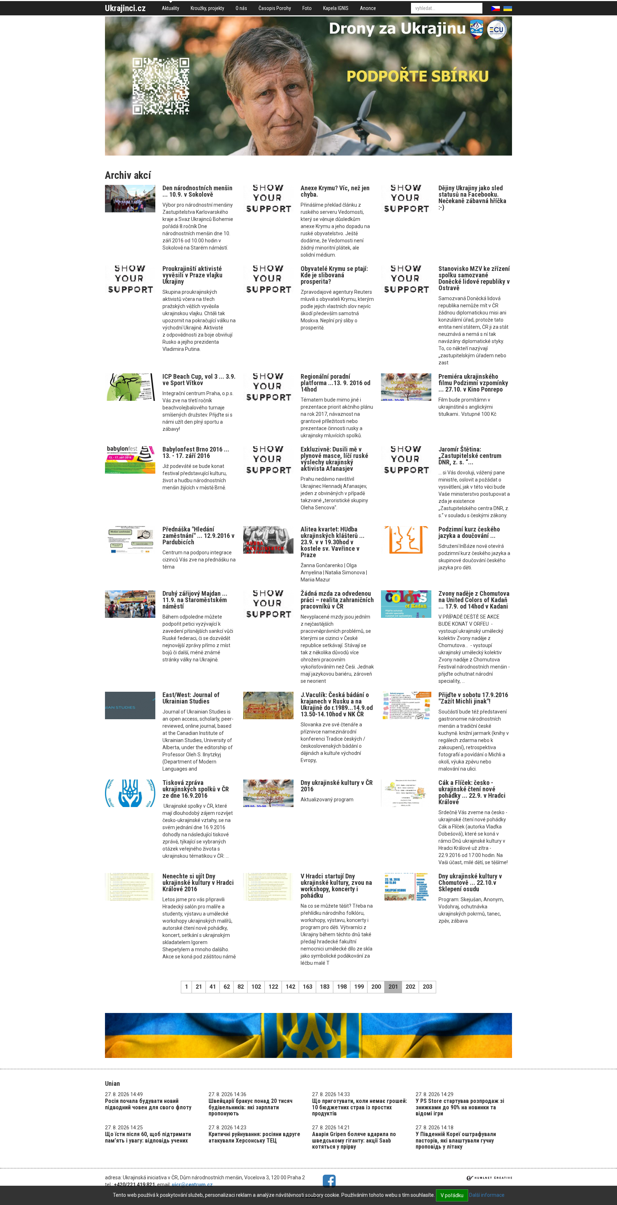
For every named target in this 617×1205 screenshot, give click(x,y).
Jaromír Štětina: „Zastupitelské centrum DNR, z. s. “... (469, 455)
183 (325, 986)
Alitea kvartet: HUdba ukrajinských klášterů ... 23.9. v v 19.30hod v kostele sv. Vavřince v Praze (333, 542)
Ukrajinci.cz (125, 8)
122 (273, 986)
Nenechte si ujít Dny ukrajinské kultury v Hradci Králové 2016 (198, 882)
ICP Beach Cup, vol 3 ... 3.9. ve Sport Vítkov (199, 380)
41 (213, 986)
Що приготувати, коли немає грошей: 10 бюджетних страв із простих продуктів (359, 1107)
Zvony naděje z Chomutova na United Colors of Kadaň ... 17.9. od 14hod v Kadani (474, 600)
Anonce (368, 8)
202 (410, 986)
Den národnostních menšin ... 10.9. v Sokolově (197, 191)
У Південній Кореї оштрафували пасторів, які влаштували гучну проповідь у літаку (456, 1140)
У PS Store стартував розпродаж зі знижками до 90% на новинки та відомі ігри (460, 1107)
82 (240, 986)
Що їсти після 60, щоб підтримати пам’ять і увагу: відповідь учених (148, 1137)
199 (359, 986)
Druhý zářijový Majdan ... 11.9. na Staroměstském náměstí (194, 600)
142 (290, 986)
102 (256, 986)
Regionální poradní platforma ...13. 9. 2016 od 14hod (335, 383)
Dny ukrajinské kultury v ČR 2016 (337, 786)
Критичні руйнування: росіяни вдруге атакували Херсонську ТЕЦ (254, 1137)
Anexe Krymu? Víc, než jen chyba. (335, 191)
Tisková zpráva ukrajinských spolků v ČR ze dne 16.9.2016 (195, 789)
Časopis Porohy (275, 8)
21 (199, 986)
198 (342, 986)
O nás (241, 8)
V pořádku (452, 1195)
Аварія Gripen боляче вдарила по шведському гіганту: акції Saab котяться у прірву (354, 1140)
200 (376, 986)
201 (393, 986)
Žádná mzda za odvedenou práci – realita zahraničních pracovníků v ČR (337, 600)
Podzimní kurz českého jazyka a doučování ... (469, 532)
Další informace (487, 1195)
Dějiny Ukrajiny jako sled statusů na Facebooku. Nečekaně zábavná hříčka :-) (472, 197)
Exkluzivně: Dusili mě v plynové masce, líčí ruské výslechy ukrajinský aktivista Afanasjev (334, 458)
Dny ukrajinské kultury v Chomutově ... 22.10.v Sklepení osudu (470, 882)
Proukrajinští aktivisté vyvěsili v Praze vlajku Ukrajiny (192, 275)
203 (427, 986)
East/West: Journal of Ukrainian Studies (191, 698)
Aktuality (170, 8)
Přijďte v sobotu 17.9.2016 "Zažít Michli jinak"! (473, 698)
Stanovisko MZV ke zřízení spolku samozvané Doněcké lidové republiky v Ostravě (474, 278)
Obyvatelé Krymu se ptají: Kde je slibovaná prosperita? (334, 275)
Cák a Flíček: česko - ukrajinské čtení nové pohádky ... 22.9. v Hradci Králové (472, 792)
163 (307, 986)
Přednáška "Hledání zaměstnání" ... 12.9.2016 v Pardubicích (198, 535)
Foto (307, 8)
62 (227, 986)
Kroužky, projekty (207, 8)
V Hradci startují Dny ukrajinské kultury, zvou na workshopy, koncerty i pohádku (336, 885)
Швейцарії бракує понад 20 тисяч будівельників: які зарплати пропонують (250, 1107)
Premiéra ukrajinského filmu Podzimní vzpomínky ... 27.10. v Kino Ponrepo (473, 383)
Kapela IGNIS (335, 8)
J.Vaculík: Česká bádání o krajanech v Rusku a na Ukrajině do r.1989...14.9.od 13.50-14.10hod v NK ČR (337, 704)
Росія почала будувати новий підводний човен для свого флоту (148, 1104)
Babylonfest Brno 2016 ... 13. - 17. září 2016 (195, 452)
